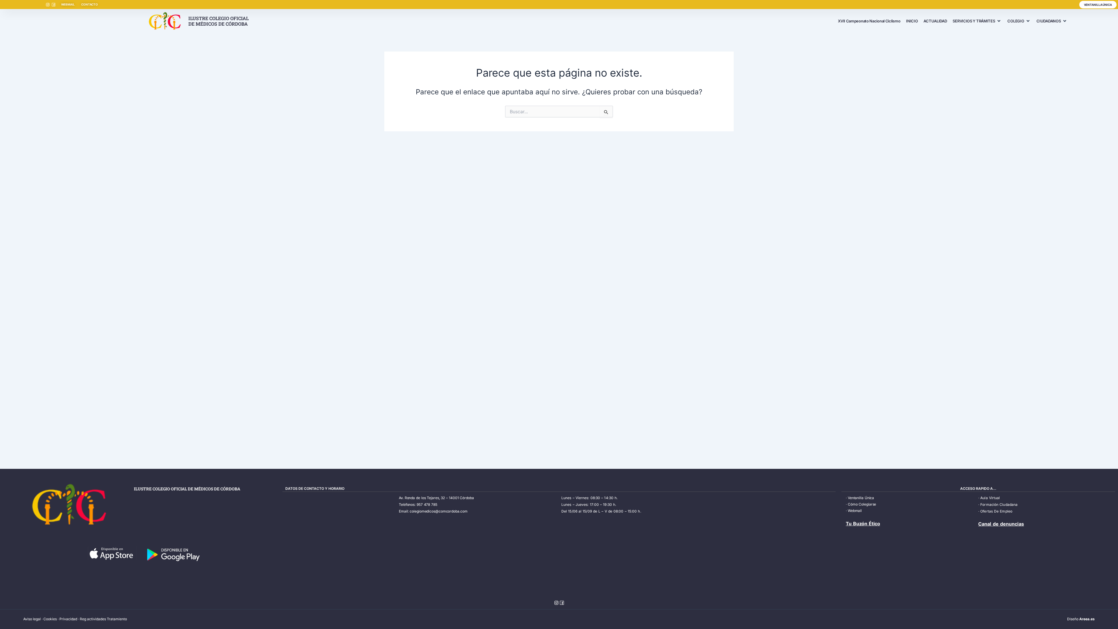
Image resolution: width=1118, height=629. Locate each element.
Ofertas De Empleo (996, 511)
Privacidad (68, 619)
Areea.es (1087, 619)
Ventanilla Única (861, 498)
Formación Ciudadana (999, 504)
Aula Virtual (990, 498)
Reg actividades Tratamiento (103, 619)
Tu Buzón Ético (863, 523)
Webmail (855, 510)
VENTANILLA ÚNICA (1098, 4)
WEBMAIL (68, 4)
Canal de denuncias (1001, 524)
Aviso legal (32, 619)
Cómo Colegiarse (862, 504)
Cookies (50, 619)
